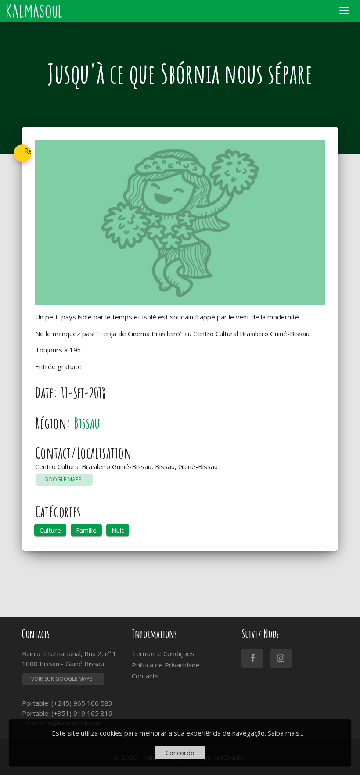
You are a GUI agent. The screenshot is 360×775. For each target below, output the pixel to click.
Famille (86, 530)
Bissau (87, 423)
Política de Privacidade (166, 664)
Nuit (118, 530)
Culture (50, 530)
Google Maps (64, 479)
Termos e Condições (163, 653)
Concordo (180, 752)
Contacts (145, 675)
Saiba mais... (285, 732)
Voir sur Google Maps (61, 678)
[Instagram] (281, 658)
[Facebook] (252, 658)
